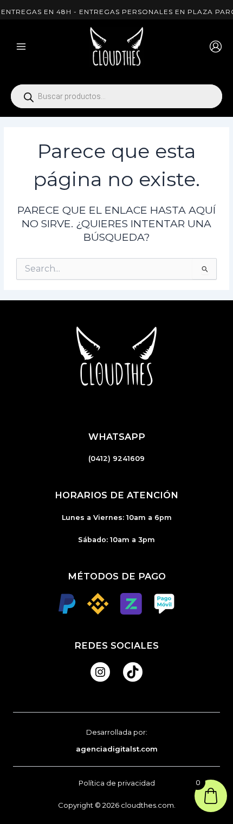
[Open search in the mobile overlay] (116, 96)
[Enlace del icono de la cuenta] (215, 46)
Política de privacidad (117, 783)
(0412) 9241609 (116, 458)
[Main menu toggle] (21, 46)
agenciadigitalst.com (117, 748)
